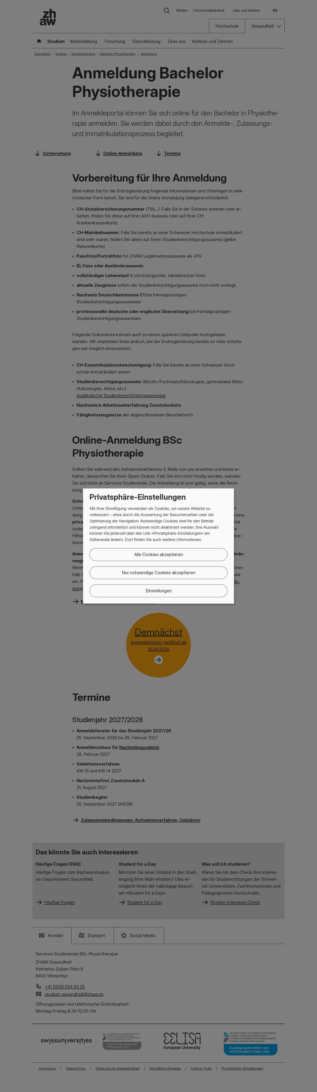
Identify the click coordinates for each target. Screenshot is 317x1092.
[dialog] (158, 546)
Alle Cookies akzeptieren (158, 554)
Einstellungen (159, 590)
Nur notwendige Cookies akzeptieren (158, 572)
